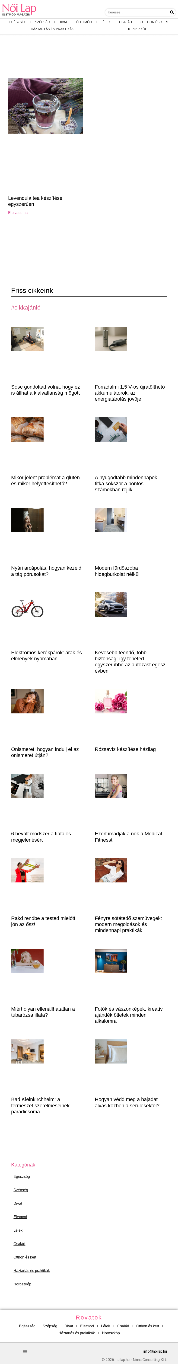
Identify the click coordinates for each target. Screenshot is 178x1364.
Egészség (17, 22)
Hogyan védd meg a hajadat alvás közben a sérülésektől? (127, 1102)
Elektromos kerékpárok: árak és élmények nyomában (46, 655)
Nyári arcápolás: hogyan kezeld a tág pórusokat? (46, 571)
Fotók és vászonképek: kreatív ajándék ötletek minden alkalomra (129, 1015)
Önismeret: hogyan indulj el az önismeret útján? (45, 752)
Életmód (84, 22)
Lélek (106, 22)
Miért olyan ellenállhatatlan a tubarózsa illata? (43, 1012)
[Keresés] (172, 12)
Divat (63, 22)
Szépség (42, 22)
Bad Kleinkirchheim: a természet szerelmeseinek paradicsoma (40, 1105)
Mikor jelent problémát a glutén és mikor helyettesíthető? (45, 480)
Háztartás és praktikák (52, 29)
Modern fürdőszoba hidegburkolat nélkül (117, 571)
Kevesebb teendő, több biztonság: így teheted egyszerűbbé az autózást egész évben (130, 662)
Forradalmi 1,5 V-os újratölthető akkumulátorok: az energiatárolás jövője (130, 393)
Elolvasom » (18, 213)
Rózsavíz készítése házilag (125, 749)
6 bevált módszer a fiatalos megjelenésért (41, 837)
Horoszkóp (137, 29)
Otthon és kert (154, 22)
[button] (25, 1351)
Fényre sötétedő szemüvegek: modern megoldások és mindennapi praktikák (128, 924)
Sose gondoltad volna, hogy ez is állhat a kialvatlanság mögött (45, 390)
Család (125, 22)
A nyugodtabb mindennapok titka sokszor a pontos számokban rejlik (126, 484)
